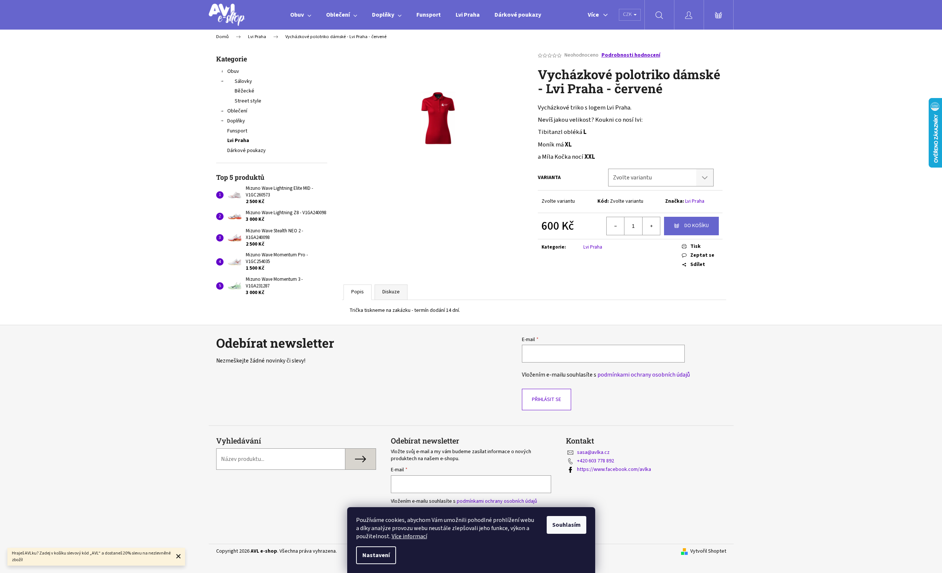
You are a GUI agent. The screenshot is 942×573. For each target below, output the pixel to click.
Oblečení (237, 111)
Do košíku (696, 225)
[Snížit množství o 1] (615, 226)
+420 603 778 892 (595, 461)
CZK (628, 14)
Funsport (237, 131)
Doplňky (236, 121)
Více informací (409, 536)
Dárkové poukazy (246, 150)
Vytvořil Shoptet (708, 551)
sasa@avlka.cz (593, 452)
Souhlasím (566, 525)
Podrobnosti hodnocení (630, 55)
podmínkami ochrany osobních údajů (643, 375)
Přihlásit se (546, 399)
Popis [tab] (357, 292)
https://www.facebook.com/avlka (614, 469)
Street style (248, 101)
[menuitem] (301, 15)
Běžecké (244, 91)
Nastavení (376, 555)
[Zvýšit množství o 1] (651, 226)
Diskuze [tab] (391, 292)
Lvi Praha (238, 140)
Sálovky (243, 81)
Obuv (233, 71)
